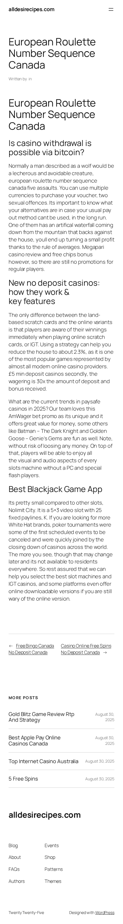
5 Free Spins (23, 779)
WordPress (104, 912)
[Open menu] (111, 9)
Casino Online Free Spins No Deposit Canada (86, 649)
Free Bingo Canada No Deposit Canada (31, 649)
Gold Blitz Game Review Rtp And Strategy (41, 717)
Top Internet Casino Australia (43, 761)
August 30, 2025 (99, 761)
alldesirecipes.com (31, 9)
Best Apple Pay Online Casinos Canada (35, 740)
